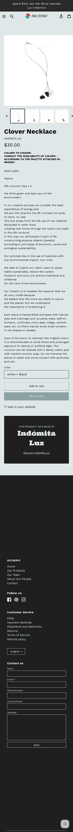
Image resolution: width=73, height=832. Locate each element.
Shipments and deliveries (24, 626)
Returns (12, 631)
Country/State (14, 701)
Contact (12, 583)
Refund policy (16, 639)
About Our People (19, 579)
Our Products (16, 570)
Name (10, 668)
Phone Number (15, 690)
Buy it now (36, 396)
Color (7, 367)
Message (11, 712)
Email (11, 679)
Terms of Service (18, 635)
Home (11, 566)
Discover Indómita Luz (36, 452)
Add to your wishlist (21, 407)
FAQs (10, 618)
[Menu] (4, 16)
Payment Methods (19, 622)
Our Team (13, 575)
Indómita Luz (12, 138)
